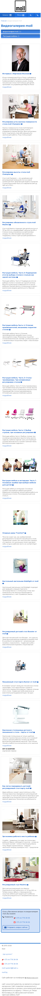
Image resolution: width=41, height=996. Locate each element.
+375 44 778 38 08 (22, 918)
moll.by (5, 972)
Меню (19, 15)
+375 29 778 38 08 (22, 922)
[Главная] (20, 11)
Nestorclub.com (32, 978)
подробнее (6, 87)
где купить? (7, 954)
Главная (3, 21)
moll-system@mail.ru (10, 968)
